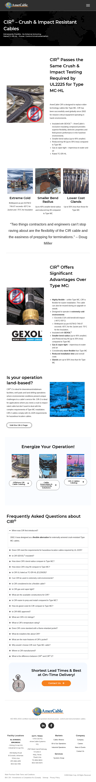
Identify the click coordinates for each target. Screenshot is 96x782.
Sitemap (45, 777)
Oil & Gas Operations (59, 743)
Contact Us (80, 751)
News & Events (80, 747)
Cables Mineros (59, 740)
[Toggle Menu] (88, 5)
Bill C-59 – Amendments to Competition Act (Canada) (23, 777)
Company (80, 740)
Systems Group (59, 758)
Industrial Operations (59, 747)
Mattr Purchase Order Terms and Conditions (20, 774)
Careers (80, 743)
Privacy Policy (55, 777)
